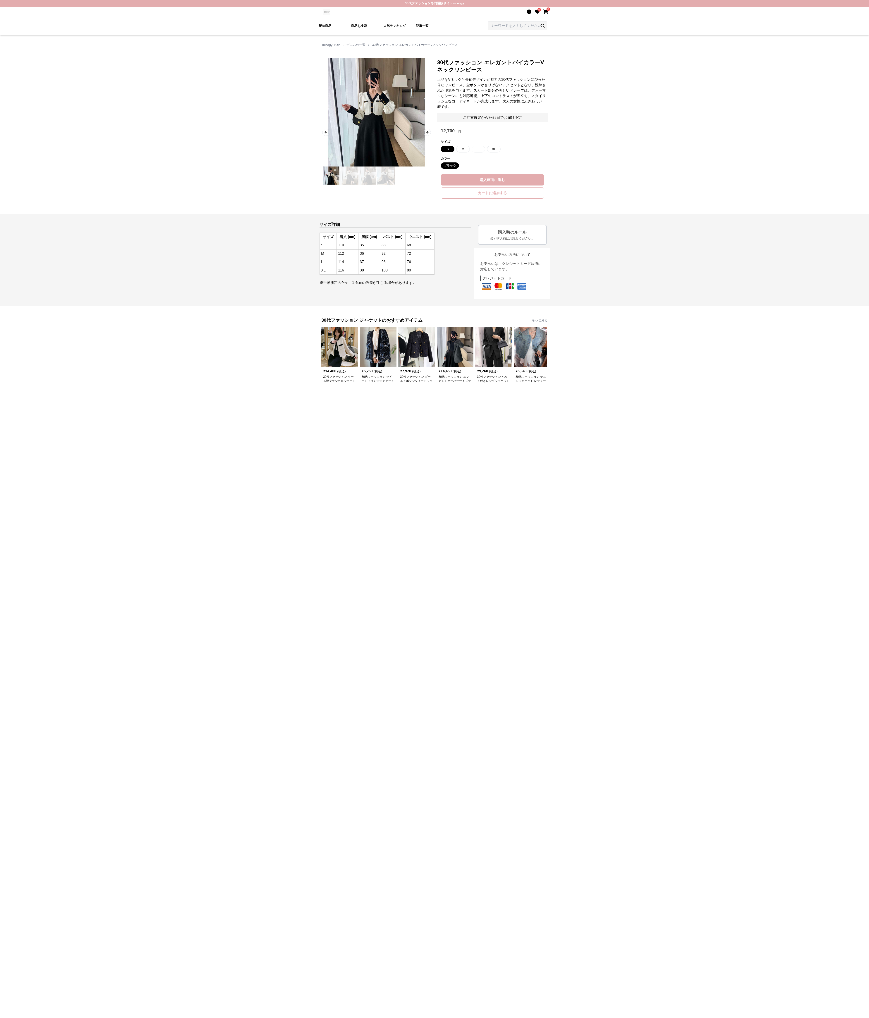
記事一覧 (422, 26)
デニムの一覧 (355, 45)
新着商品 (325, 26)
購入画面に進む (492, 180)
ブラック (450, 165)
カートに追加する (492, 193)
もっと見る (540, 320)
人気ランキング (395, 26)
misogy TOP (331, 45)
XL (494, 149)
